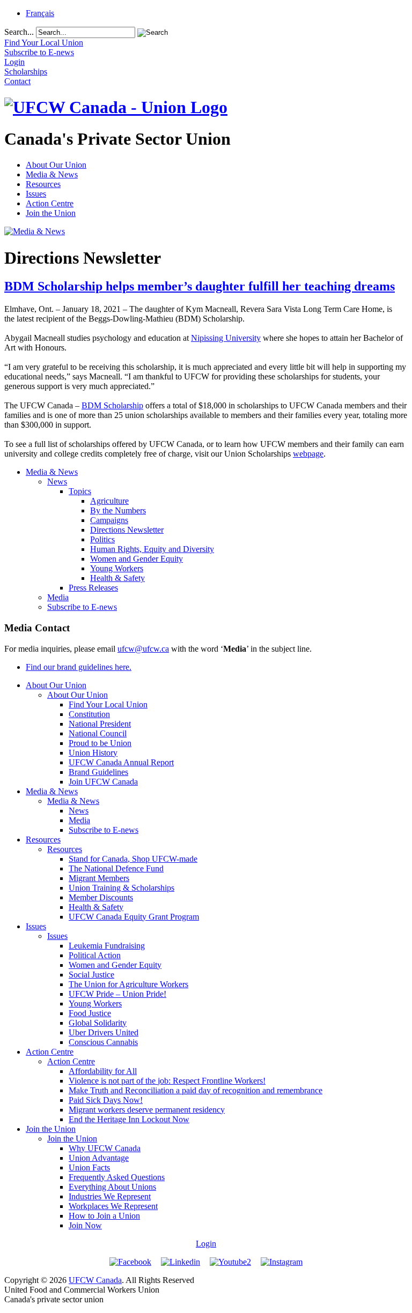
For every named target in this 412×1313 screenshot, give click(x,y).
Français (40, 13)
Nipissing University (226, 337)
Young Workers (116, 568)
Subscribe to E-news (82, 606)
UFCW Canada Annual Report (121, 762)
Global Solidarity (98, 1022)
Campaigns (109, 520)
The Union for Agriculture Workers (128, 984)
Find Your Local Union (108, 704)
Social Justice (91, 974)
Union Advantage (99, 1157)
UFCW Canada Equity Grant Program (134, 916)
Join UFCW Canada (103, 781)
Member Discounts (101, 897)
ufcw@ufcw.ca (143, 648)
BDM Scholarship (112, 405)
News (57, 481)
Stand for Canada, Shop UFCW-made (133, 858)
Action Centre (49, 203)
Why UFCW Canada (105, 1148)
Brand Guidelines (98, 772)
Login (206, 1243)
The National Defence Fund (116, 868)
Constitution (89, 714)
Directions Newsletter (127, 529)
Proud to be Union (100, 743)
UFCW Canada (95, 1280)
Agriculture (109, 500)
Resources (43, 184)
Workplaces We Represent (113, 1206)
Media (58, 597)
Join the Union (51, 213)
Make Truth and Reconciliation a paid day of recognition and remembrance (195, 1090)
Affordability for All (103, 1071)
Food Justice (90, 1013)
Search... (19, 31)
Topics (80, 491)
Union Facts (89, 1167)
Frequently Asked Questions (117, 1177)
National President (100, 723)
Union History (93, 752)
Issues (36, 193)
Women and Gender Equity (136, 558)
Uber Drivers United (103, 1032)
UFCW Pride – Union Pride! (117, 993)
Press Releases (93, 587)
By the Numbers (118, 510)
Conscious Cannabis (103, 1042)
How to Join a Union (104, 1215)
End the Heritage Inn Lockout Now (129, 1119)
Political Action (95, 955)
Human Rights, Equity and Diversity (152, 549)
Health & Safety (117, 578)
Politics (102, 539)
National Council (98, 733)
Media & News (52, 174)
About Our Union (56, 164)
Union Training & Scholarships (121, 887)
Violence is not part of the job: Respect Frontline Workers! (167, 1080)
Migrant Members (99, 878)
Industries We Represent (110, 1196)
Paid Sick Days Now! (106, 1100)
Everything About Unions (112, 1186)
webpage (308, 453)
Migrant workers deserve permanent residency (147, 1109)
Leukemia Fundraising (107, 945)
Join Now (85, 1225)
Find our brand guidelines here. (78, 667)
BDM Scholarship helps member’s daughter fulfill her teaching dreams (199, 286)
